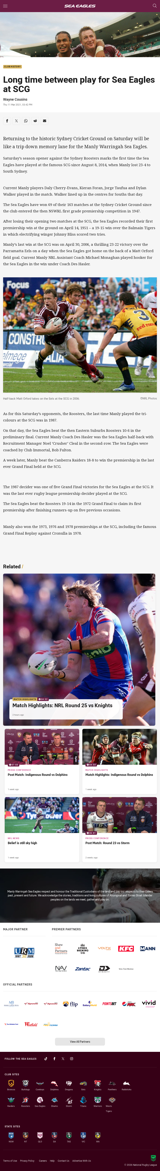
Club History (12, 67)
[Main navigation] (5, 6)
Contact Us (63, 1160)
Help (52, 1160)
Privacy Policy (27, 1160)
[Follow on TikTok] (45, 1058)
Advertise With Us (81, 1160)
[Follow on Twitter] (63, 1058)
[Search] (155, 6)
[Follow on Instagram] (71, 1058)
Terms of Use (10, 1160)
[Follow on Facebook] (54, 1058)
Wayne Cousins (15, 99)
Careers (43, 1160)
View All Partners (80, 1041)
